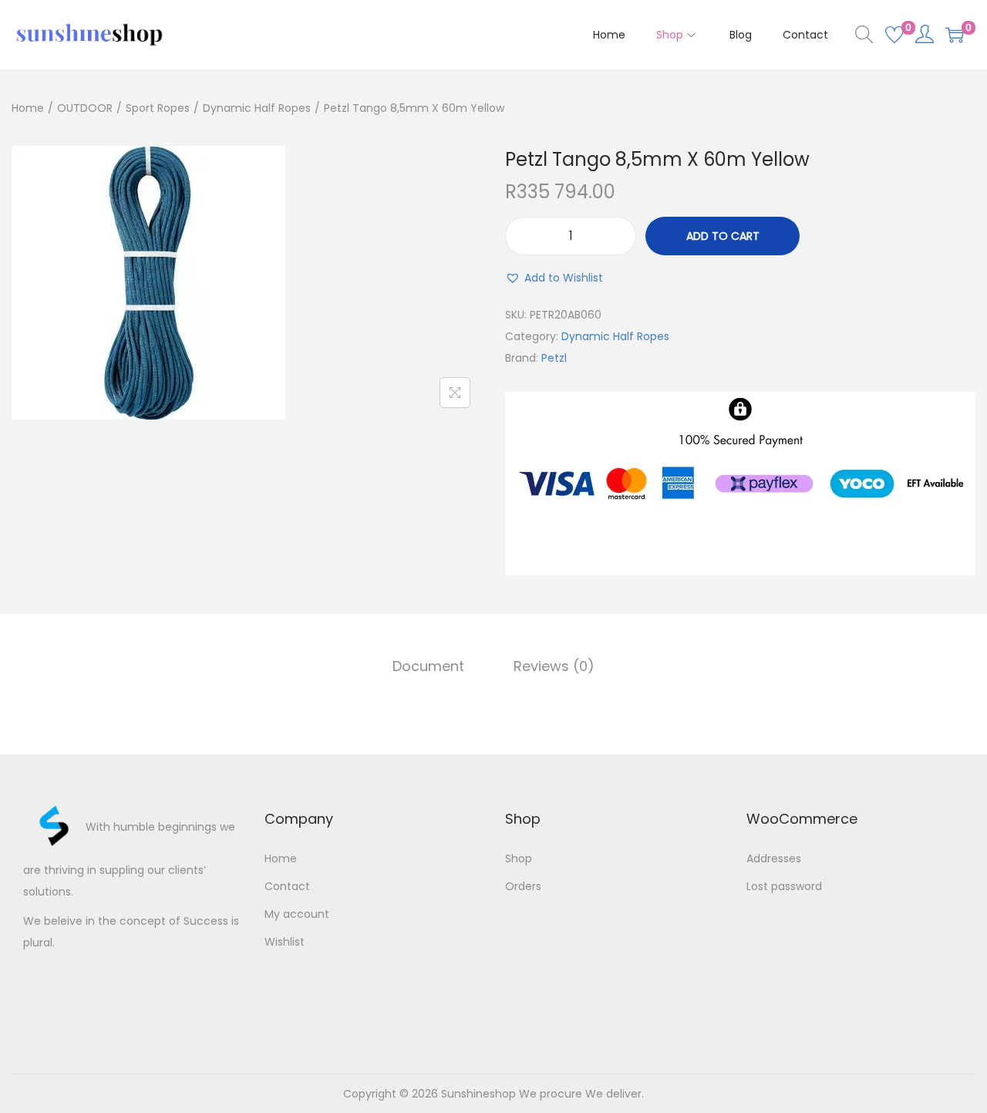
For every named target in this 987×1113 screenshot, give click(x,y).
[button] (554, 277)
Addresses (773, 858)
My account (296, 914)
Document (428, 666)
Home (28, 108)
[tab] (428, 666)
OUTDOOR (85, 108)
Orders (523, 886)
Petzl (554, 358)
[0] (894, 34)
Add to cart (723, 236)
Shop (518, 858)
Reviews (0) (554, 666)
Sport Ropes (158, 108)
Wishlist (284, 941)
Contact (287, 886)
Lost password (784, 886)
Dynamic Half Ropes (257, 108)
